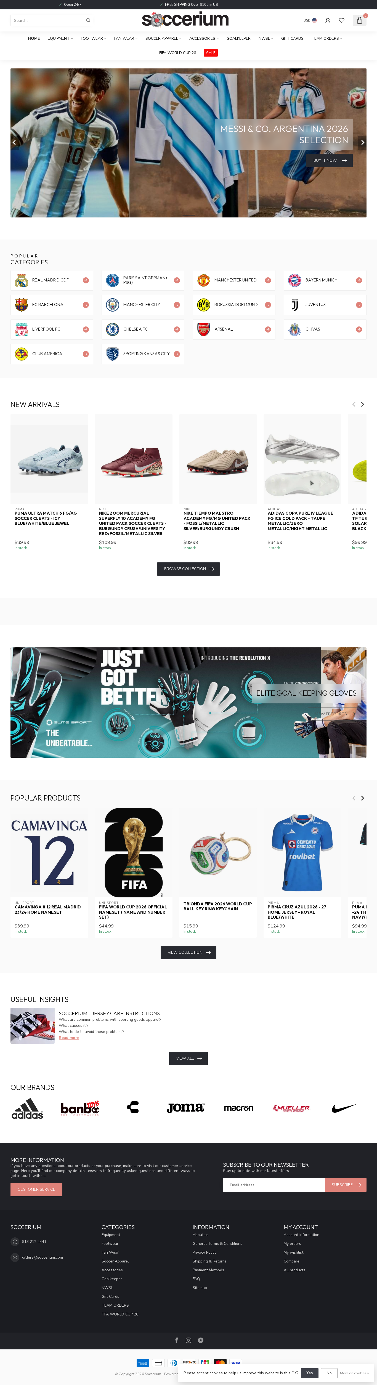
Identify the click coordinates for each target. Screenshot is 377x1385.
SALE (211, 52)
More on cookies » (354, 1373)
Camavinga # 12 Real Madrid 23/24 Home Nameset (48, 910)
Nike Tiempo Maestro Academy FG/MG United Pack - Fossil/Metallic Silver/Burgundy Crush (217, 521)
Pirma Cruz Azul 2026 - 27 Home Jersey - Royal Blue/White (297, 912)
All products (294, 1270)
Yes (310, 1373)
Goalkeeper (239, 38)
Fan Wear (124, 38)
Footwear (92, 38)
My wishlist (293, 1252)
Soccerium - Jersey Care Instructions (109, 1013)
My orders (292, 1243)
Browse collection (185, 568)
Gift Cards (292, 38)
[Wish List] (341, 20)
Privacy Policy (204, 1252)
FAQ (196, 1279)
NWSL (264, 38)
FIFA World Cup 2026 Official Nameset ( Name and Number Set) (133, 912)
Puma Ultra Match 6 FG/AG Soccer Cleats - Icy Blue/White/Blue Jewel (46, 518)
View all (185, 1058)
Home (34, 38)
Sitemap (200, 1287)
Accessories (202, 38)
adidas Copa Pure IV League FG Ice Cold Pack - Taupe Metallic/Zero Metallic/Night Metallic (300, 521)
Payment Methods (208, 1270)
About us (201, 1234)
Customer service (36, 1189)
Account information (301, 1234)
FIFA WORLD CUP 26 (177, 52)
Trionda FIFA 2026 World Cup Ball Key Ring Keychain (218, 906)
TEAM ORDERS (325, 38)
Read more (69, 1037)
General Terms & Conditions (217, 1243)
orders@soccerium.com (42, 1257)
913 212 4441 (34, 1241)
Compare (291, 1261)
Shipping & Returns (210, 1261)
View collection (185, 952)
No (329, 1373)
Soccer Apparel (161, 38)
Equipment (59, 38)
